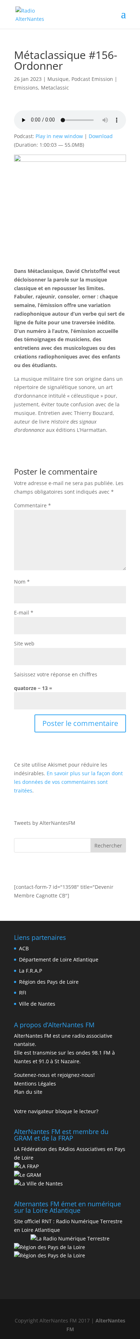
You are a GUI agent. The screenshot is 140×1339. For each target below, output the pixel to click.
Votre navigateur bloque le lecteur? (56, 1111)
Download (101, 136)
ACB (24, 948)
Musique (58, 79)
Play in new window (59, 136)
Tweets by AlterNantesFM (44, 822)
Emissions (26, 87)
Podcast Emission (92, 79)
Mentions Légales (35, 1083)
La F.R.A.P (30, 970)
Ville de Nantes (37, 1003)
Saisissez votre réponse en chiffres (55, 674)
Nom (22, 581)
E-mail (23, 612)
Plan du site (28, 1091)
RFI (22, 992)
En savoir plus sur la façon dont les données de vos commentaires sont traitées (68, 782)
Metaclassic (55, 87)
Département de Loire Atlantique (58, 959)
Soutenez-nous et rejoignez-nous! (54, 1074)
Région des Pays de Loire (49, 981)
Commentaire (32, 505)
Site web (24, 643)
